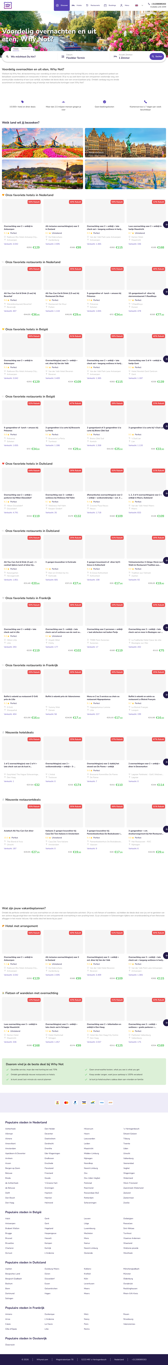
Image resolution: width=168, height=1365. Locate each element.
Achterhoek (10, 1128)
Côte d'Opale (11, 1329)
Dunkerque (49, 1314)
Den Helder (50, 1128)
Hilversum (88, 1128)
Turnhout (127, 1233)
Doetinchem (50, 1138)
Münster (127, 1273)
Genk (47, 1218)
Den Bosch (10, 1197)
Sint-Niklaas (128, 1228)
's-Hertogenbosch (131, 1128)
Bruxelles (9, 1243)
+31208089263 (139, 1359)
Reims (87, 1329)
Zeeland (126, 1193)
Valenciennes (129, 1324)
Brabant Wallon (12, 1228)
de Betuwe (10, 1188)
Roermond (88, 1188)
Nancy (86, 1319)
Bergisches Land (12, 1273)
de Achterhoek (11, 1183)
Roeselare (127, 1223)
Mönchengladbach (131, 1268)
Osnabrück (128, 1283)
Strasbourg (128, 1319)
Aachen (8, 1268)
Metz (86, 1314)
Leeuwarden (89, 1138)
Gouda (47, 1178)
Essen (47, 1283)
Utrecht (126, 1153)
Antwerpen (10, 1223)
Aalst (7, 1218)
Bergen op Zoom (12, 1168)
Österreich (10, 1344)
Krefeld (87, 1273)
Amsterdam (10, 1148)
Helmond (49, 1202)
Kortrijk (48, 1248)
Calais (8, 1324)
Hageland (49, 1228)
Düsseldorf (49, 1278)
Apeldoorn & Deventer (15, 1153)
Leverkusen (89, 1283)
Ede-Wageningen (52, 1153)
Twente (126, 1143)
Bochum (9, 1283)
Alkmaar (9, 1133)
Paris (86, 1324)
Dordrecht (49, 1143)
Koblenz (87, 1268)
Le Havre (49, 1324)
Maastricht (88, 1148)
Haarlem (48, 1193)
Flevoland (49, 1168)
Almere (8, 1138)
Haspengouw (50, 1233)
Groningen (49, 1188)
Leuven (87, 1218)
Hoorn (87, 1133)
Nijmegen (88, 1158)
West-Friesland (130, 1183)
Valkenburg (128, 1158)
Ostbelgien (128, 1218)
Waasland (127, 1243)
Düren (47, 1273)
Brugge (8, 1233)
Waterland (128, 1178)
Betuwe (8, 1173)
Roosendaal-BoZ (91, 1193)
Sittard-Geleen (130, 1133)
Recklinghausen (130, 1288)
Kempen (48, 1243)
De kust (8, 1253)
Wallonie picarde (130, 1248)
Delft (7, 1193)
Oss (85, 1173)
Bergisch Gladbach (13, 1278)
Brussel (8, 1238)
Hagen (47, 1293)
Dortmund (9, 1293)
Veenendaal (128, 1163)
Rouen (126, 1314)
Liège (86, 1223)
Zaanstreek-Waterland (133, 1188)
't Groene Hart (51, 1183)
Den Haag (9, 1202)
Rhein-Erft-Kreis (130, 1293)
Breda (8, 1178)
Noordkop (88, 1163)
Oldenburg (128, 1278)
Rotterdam (89, 1197)
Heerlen (48, 1197)
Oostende (88, 1253)
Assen (8, 1163)
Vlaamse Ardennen (131, 1238)
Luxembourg (89, 1228)
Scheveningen (90, 1202)
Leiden (87, 1143)
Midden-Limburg (91, 1153)
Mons (86, 1238)
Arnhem (9, 1158)
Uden (125, 1148)
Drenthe (48, 1148)
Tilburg (126, 1138)
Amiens (8, 1314)
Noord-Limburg (91, 1168)
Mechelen (88, 1233)
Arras (7, 1319)
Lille (47, 1329)
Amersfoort (10, 1143)
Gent (47, 1223)
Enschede (49, 1163)
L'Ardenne (49, 1253)
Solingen (9, 1298)
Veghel (126, 1168)
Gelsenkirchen (51, 1288)
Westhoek (128, 1253)
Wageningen (129, 1173)
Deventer (49, 1133)
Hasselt (48, 1238)
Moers (87, 1288)
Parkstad (88, 1183)
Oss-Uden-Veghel (92, 1178)
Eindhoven (49, 1158)
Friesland (49, 1173)
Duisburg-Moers (52, 1268)
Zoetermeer (128, 1197)
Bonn (7, 1288)
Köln (86, 1278)
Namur (87, 1243)
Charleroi (9, 1248)
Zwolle (126, 1202)
